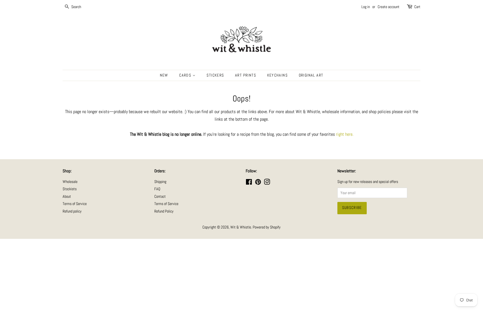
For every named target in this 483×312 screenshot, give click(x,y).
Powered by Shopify (267, 227)
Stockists (70, 189)
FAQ (157, 189)
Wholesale (70, 181)
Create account (388, 6)
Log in (365, 6)
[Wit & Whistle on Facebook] (249, 183)
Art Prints (245, 75)
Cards (185, 75)
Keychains (277, 75)
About (67, 196)
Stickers (215, 75)
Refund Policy (164, 211)
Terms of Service (75, 203)
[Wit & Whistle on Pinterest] (258, 183)
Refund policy (72, 211)
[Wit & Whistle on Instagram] (267, 183)
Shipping (160, 181)
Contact (160, 196)
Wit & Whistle (240, 227)
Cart (417, 6)
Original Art (311, 75)
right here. (344, 134)
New (164, 75)
